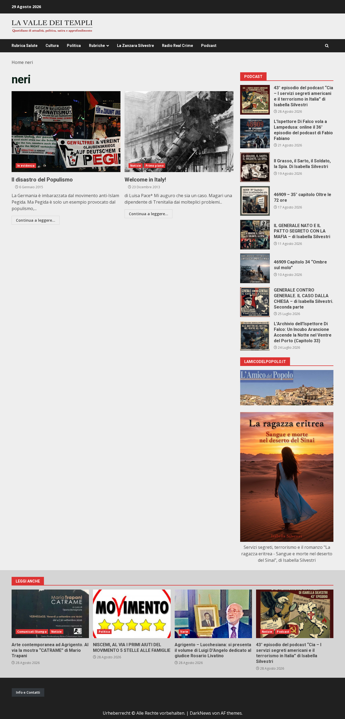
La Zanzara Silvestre (135, 45)
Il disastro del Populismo (66, 131)
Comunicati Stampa (32, 632)
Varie (184, 632)
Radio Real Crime (177, 45)
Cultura (52, 45)
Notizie (135, 165)
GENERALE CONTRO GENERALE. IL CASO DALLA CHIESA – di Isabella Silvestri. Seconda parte (255, 302)
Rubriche (97, 45)
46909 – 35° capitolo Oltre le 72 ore (255, 201)
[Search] (327, 45)
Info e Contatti (28, 692)
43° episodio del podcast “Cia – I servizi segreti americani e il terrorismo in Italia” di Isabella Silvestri (255, 100)
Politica (74, 45)
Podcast (208, 45)
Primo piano (155, 165)
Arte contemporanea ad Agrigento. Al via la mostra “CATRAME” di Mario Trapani (50, 614)
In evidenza (25, 165)
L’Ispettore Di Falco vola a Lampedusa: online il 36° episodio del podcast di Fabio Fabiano (255, 133)
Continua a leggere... (35, 220)
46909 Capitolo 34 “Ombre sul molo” (255, 268)
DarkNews (200, 713)
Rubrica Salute (24, 45)
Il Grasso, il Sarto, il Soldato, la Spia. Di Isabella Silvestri (255, 167)
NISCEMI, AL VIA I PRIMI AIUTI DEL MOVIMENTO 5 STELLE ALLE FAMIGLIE (131, 614)
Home (18, 62)
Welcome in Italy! (179, 131)
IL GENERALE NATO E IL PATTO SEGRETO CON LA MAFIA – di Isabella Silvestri (255, 234)
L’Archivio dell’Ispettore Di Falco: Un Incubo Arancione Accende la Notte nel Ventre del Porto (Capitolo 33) (255, 336)
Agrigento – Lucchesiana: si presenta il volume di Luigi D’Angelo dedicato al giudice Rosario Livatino (213, 614)
